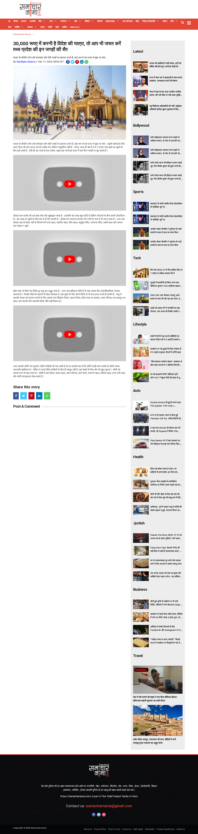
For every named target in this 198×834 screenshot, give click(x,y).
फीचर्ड (15, 21)
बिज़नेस (100, 21)
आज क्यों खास (128, 21)
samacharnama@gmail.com (99, 806)
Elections (181, 829)
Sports (138, 192)
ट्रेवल (42, 27)
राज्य (51, 21)
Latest (138, 51)
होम (9, 21)
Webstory (74, 27)
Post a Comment (26, 406)
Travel (138, 656)
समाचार (23, 21)
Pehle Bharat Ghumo (22, 34)
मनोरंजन (63, 21)
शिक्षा (137, 21)
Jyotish (138, 523)
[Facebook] (94, 814)
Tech (137, 258)
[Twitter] (99, 814)
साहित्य (64, 27)
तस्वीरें (50, 27)
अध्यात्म (30, 27)
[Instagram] (104, 814)
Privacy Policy (100, 829)
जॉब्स (57, 27)
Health (138, 457)
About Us (88, 829)
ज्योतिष (17, 27)
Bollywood (141, 125)
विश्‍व (40, 21)
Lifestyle (139, 324)
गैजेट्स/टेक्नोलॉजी (148, 21)
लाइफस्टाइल (110, 21)
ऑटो (172, 21)
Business (140, 589)
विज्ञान (165, 21)
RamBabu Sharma (26, 61)
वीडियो (87, 21)
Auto (136, 390)
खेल (75, 21)
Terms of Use (114, 829)
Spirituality (149, 829)
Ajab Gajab (138, 829)
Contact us (126, 829)
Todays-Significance (165, 829)
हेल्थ (9, 27)
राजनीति (32, 21)
